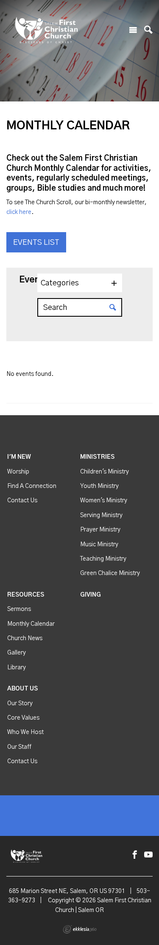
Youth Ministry (99, 486)
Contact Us (22, 501)
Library (16, 668)
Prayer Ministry (100, 530)
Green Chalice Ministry (110, 573)
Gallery (16, 653)
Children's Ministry (104, 472)
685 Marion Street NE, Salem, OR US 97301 (67, 891)
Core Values (23, 718)
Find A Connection (31, 486)
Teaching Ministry (103, 559)
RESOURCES (25, 595)
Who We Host (25, 732)
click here (18, 212)
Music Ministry (99, 545)
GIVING (90, 595)
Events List (36, 243)
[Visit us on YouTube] (148, 855)
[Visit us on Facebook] (135, 855)
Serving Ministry (101, 515)
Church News (24, 638)
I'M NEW (19, 457)
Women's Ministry (103, 501)
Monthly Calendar (31, 624)
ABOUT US (22, 689)
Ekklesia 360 (80, 929)
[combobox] (79, 283)
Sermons (19, 609)
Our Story (20, 704)
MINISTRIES (97, 457)
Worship (18, 472)
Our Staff (19, 747)
